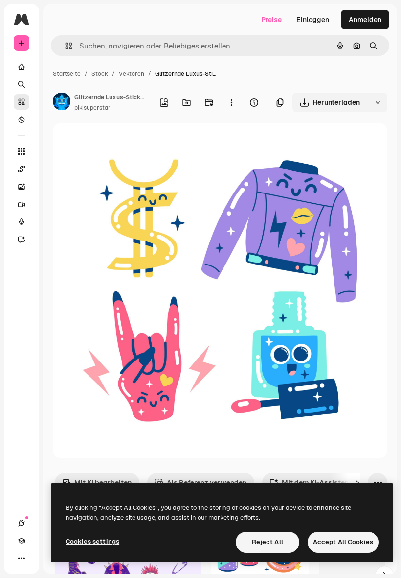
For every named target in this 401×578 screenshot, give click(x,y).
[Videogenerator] (21, 204)
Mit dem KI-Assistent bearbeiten (335, 482)
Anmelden (365, 19)
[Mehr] (21, 558)
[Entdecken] (21, 119)
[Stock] (21, 102)
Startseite (67, 74)
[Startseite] (21, 66)
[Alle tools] (21, 151)
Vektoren (131, 74)
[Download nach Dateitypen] (377, 102)
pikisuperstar (92, 108)
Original (115, 141)
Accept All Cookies (343, 542)
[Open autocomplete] (64, 45)
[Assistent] (21, 239)
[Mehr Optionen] (231, 102)
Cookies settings (92, 541)
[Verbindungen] (21, 523)
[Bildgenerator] (21, 186)
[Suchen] (21, 84)
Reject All (267, 542)
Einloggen (312, 19)
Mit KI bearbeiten (103, 482)
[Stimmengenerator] (21, 222)
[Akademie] (21, 541)
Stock (99, 74)
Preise (271, 19)
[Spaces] (21, 169)
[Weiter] (357, 482)
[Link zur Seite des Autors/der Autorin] (61, 103)
